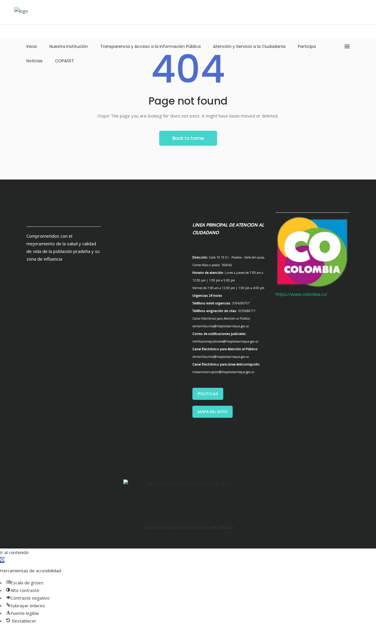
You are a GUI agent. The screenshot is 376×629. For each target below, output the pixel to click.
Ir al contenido (14, 552)
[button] (2, 560)
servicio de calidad (213, 527)
